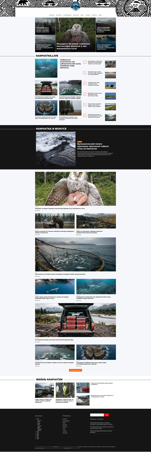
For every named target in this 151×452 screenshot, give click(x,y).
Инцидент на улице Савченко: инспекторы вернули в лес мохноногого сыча (73, 46)
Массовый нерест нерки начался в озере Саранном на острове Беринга (95, 73)
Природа (51, 15)
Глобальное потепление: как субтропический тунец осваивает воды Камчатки (70, 64)
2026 (38, 418)
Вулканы (59, 15)
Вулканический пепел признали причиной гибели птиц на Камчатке (93, 146)
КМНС (100, 15)
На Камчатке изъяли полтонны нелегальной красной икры (45, 97)
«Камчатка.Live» (56, 446)
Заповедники (67, 15)
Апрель (39, 426)
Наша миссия (80, 446)
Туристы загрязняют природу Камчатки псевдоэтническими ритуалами (103, 29)
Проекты (94, 15)
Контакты (86, 446)
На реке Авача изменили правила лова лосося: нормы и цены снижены (94, 105)
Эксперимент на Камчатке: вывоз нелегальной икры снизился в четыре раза (95, 62)
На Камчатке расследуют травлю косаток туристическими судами (70, 97)
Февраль (39, 428)
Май (38, 424)
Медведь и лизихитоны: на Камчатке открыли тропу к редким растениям (64, 401)
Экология (76, 15)
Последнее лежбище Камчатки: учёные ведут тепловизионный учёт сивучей (91, 363)
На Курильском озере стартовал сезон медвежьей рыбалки (93, 84)
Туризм (87, 15)
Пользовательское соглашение (94, 446)
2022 (38, 435)
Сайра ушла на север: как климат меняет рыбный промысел (43, 401)
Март (38, 427)
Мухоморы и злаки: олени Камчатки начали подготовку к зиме (95, 94)
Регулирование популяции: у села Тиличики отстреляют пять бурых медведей (68, 118)
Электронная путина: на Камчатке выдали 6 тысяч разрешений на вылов (95, 116)
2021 (38, 437)
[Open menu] (35, 6)
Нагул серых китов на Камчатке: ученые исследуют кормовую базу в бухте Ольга (105, 47)
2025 (38, 431)
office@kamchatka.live (67, 448)
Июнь (38, 423)
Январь (39, 430)
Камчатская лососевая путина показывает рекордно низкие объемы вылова (44, 47)
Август (39, 420)
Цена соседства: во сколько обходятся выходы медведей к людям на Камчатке (42, 29)
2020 (38, 438)
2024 (38, 433)
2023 (38, 434)
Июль (38, 421)
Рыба (82, 15)
